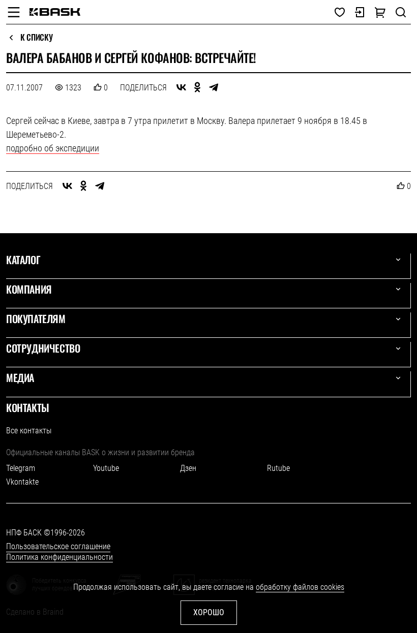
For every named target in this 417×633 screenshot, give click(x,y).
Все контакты (28, 430)
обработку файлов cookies (300, 587)
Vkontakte (22, 482)
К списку (36, 38)
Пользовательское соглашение (58, 546)
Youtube (106, 468)
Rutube (278, 468)
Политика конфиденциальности (59, 557)
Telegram (20, 468)
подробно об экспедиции (52, 148)
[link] (54, 12)
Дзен (188, 468)
